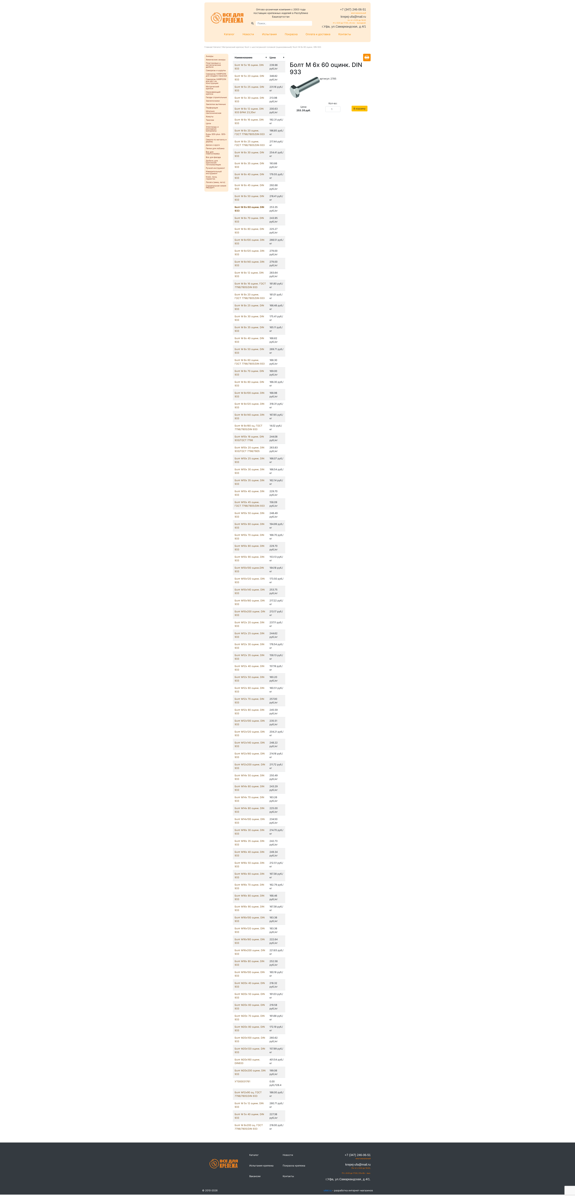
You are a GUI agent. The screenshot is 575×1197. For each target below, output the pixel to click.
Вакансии (255, 1176)
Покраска (291, 34)
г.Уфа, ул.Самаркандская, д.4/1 (344, 26)
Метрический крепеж (232, 47)
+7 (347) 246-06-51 (353, 9)
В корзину (360, 108)
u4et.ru (328, 1190)
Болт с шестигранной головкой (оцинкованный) (268, 47)
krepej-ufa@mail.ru (353, 16)
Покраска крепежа (294, 1165)
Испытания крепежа (261, 1165)
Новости (248, 34)
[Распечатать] (367, 57)
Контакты (344, 34)
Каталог (229, 34)
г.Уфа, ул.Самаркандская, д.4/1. (348, 1179)
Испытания (269, 34)
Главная (208, 47)
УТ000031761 (242, 1081)
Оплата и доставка (318, 34)
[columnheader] (250, 57)
